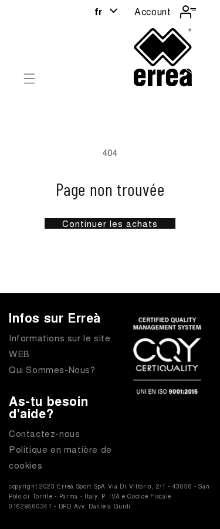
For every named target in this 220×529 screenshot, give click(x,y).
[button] (29, 78)
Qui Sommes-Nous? (52, 369)
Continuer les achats (110, 223)
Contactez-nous (44, 433)
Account (152, 11)
